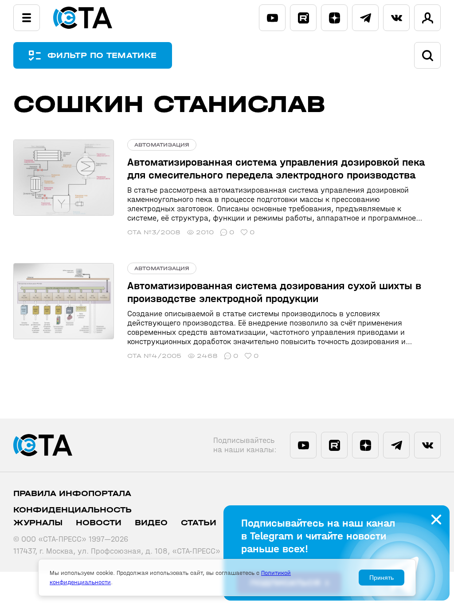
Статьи (198, 522)
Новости (98, 522)
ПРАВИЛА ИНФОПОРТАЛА (72, 493)
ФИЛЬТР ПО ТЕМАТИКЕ (102, 55)
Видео (151, 522)
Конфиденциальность (72, 510)
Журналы (38, 522)
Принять (381, 577)
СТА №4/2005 (154, 356)
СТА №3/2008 (153, 232)
